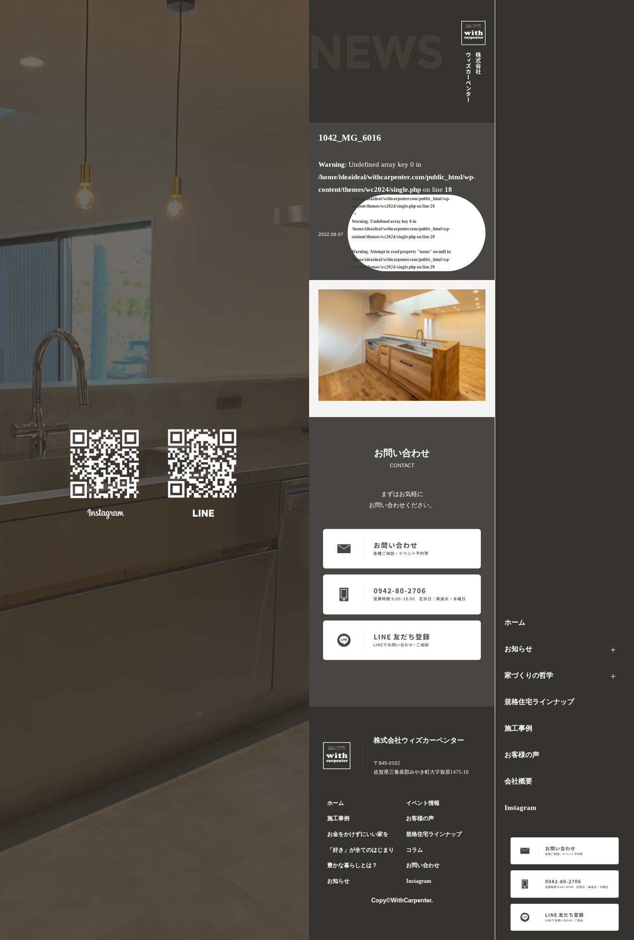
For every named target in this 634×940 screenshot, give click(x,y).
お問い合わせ (423, 865)
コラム (414, 850)
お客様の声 (522, 754)
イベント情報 (423, 803)
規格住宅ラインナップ (539, 701)
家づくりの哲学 (529, 675)
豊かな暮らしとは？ (352, 865)
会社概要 (518, 781)
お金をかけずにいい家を (357, 834)
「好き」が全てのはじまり (360, 850)
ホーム (515, 622)
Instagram (521, 807)
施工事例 (518, 728)
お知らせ (518, 649)
